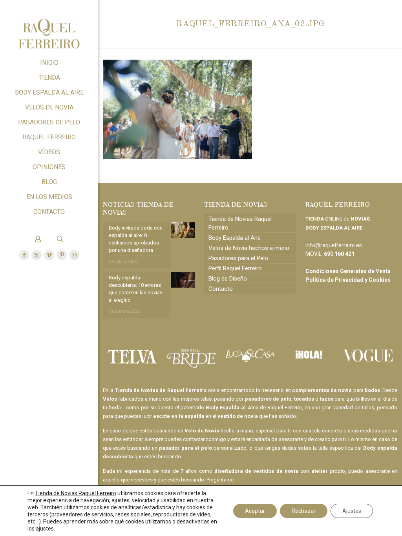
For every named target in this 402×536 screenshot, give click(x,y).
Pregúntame (220, 480)
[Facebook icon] (24, 255)
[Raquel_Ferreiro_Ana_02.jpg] (177, 156)
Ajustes (351, 511)
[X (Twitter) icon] (36, 255)
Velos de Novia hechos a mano (248, 248)
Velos (110, 399)
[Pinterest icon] (62, 255)
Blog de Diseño (227, 278)
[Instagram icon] (74, 255)
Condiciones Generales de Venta (348, 271)
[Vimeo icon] (49, 255)
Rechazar (304, 511)
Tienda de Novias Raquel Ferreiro (240, 223)
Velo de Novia (202, 431)
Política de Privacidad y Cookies (348, 280)
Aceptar (255, 511)
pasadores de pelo (268, 399)
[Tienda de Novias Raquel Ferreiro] (49, 27)
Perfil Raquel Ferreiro (235, 268)
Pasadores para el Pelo (238, 258)
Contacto (220, 288)
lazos (326, 399)
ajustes (45, 528)
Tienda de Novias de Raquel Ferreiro (160, 390)
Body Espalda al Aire (234, 237)
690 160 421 (339, 254)
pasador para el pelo (185, 448)
